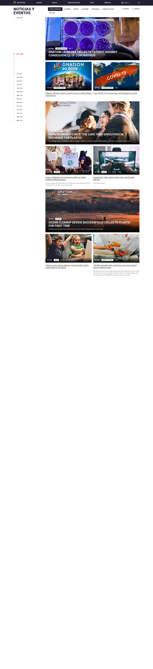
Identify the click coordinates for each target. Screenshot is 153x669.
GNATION (75, 9)
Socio (92, 2)
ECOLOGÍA (52, 13)
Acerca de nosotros (74, 2)
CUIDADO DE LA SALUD (108, 9)
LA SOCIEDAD (85, 9)
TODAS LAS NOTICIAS (55, 9)
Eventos (54, 2)
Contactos (107, 2)
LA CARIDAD (67, 9)
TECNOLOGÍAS (95, 9)
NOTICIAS (39, 2)
